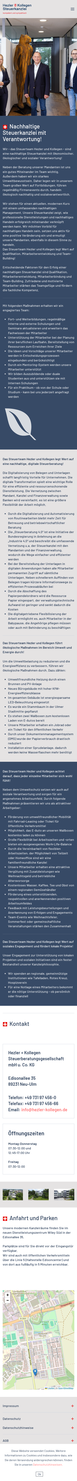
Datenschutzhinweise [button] (18, 1428)
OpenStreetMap (65, 1388)
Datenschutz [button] (12, 1419)
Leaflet (50, 1388)
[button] (72, 9)
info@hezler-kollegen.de (44, 1109)
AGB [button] (6, 1440)
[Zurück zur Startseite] (17, 9)
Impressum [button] (11, 1406)
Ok (39, 1474)
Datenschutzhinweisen (48, 1464)
